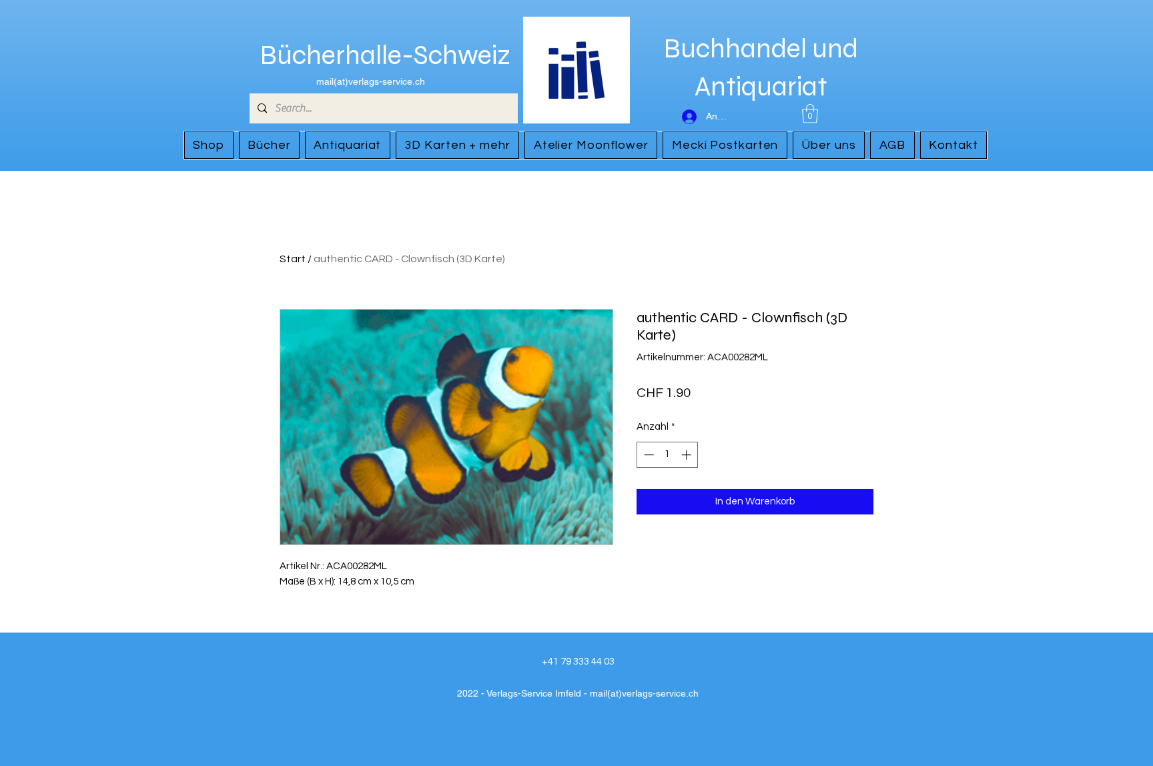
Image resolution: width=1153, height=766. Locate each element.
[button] (810, 113)
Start (293, 259)
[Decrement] (648, 454)
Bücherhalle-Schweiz (385, 55)
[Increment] (688, 454)
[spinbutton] (668, 454)
